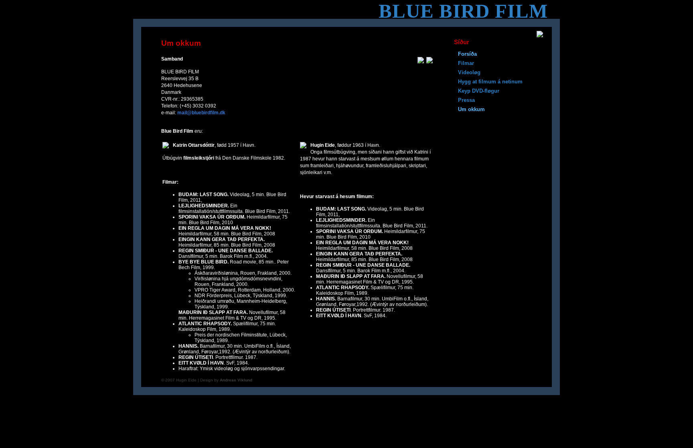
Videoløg (469, 72)
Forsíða (467, 54)
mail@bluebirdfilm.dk (201, 113)
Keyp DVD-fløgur (478, 91)
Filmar (466, 63)
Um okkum (471, 109)
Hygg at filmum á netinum (490, 82)
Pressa (466, 100)
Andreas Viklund (236, 380)
